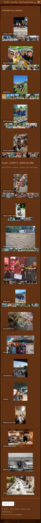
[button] (37, 19)
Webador (19, 514)
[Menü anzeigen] (38, 2)
